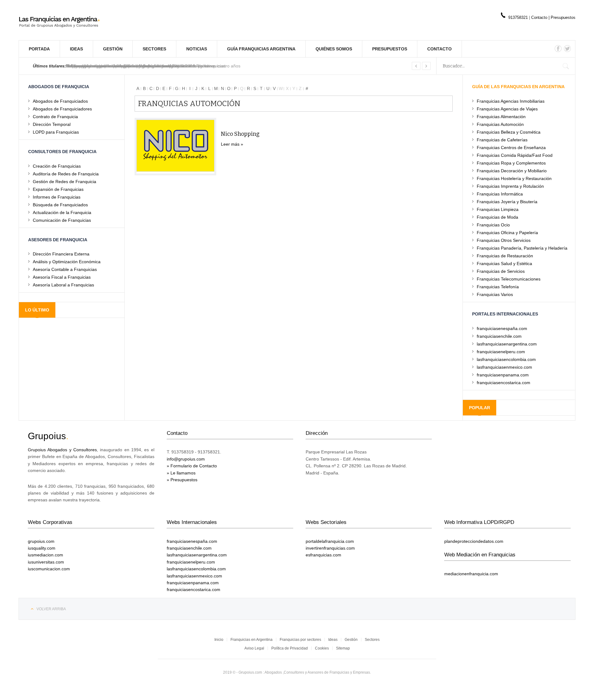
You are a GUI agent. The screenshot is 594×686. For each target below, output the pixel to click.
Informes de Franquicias (56, 197)
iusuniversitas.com (46, 562)
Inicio (218, 639)
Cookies (322, 648)
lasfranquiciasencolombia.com (506, 359)
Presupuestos (563, 17)
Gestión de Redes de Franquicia (64, 181)
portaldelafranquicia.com (330, 541)
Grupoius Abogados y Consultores (62, 449)
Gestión (113, 48)
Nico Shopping (240, 134)
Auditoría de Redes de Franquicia (66, 173)
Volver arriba (51, 609)
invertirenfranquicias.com (330, 548)
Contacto (540, 17)
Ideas (76, 48)
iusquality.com (41, 548)
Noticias (196, 48)
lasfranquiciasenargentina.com (507, 343)
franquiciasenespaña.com (502, 328)
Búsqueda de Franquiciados (60, 204)
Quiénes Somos (334, 48)
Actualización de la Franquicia (62, 212)
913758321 (518, 17)
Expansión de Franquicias (58, 189)
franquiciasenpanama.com (503, 374)
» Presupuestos (182, 479)
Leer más (230, 144)
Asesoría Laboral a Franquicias (63, 284)
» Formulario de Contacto (192, 465)
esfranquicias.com (323, 554)
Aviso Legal (254, 648)
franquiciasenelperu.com (501, 351)
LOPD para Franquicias (56, 132)
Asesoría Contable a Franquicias (65, 269)
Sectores (154, 48)
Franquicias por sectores (300, 639)
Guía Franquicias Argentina (261, 48)
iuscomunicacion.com (49, 568)
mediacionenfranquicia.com (471, 573)
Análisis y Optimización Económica (67, 261)
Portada (39, 48)
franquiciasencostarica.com (503, 382)
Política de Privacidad (289, 648)
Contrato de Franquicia (55, 116)
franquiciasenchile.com (499, 336)
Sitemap (343, 648)
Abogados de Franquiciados (60, 101)
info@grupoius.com (186, 459)
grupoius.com (41, 541)
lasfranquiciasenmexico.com (504, 367)
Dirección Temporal (52, 124)
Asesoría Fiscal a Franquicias (62, 277)
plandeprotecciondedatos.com (473, 541)
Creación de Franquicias (57, 166)
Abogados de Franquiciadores (62, 108)
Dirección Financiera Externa (61, 253)
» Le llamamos (181, 472)
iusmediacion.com (45, 554)
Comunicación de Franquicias (62, 220)
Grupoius (47, 436)
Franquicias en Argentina (251, 639)
